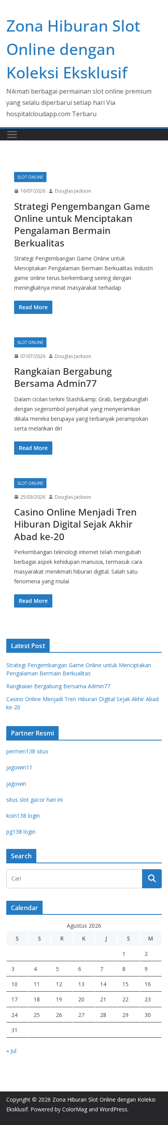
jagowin (16, 783)
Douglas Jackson (73, 191)
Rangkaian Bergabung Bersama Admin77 (63, 377)
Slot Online (30, 177)
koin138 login (23, 815)
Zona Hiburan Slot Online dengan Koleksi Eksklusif (73, 49)
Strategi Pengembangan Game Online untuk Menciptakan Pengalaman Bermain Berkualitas (82, 224)
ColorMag (74, 1109)
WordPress (113, 1109)
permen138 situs (27, 751)
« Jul (11, 1050)
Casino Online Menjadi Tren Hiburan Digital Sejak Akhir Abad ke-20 (75, 523)
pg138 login (21, 831)
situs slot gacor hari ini (34, 799)
